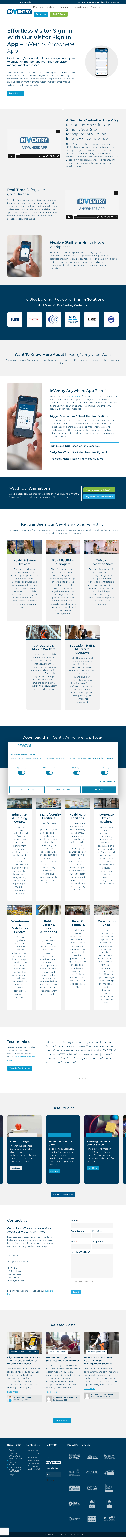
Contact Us (13, 1453)
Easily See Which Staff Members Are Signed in (79, 452)
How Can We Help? (80, 1252)
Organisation (77, 1231)
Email (74, 1241)
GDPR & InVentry (12, 1463)
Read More (12, 1392)
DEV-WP (53, 1534)
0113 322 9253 (14, 1255)
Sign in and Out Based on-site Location (75, 445)
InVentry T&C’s (15, 1456)
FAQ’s (11, 1475)
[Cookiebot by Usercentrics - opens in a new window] (20, 745)
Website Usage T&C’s (15, 1459)
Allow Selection (63, 790)
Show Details (106, 782)
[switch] (49, 773)
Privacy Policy (15, 1467)
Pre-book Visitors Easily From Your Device (76, 458)
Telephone (97, 1241)
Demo (11, 1450)
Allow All (99, 790)
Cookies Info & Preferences (15, 1471)
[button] (79, 1078)
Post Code (97, 1231)
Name (74, 1221)
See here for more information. (98, 758)
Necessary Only (27, 790)
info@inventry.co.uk (18, 1262)
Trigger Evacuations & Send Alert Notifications (79, 416)
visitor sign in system (70, 396)
